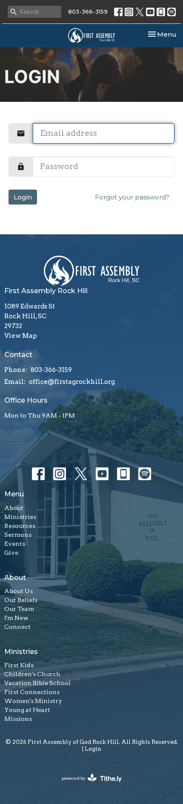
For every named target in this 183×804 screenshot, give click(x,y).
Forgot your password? (132, 197)
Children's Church (32, 674)
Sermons (17, 534)
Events (14, 543)
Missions (18, 718)
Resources (19, 525)
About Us (18, 591)
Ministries (20, 516)
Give (11, 552)
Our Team (19, 608)
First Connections (32, 692)
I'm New (16, 617)
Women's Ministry (33, 700)
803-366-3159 (88, 11)
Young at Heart (27, 709)
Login (23, 197)
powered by (87, 785)
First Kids (19, 665)
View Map (20, 336)
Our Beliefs (20, 600)
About (13, 507)
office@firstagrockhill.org (72, 382)
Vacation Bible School (37, 683)
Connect (17, 626)
